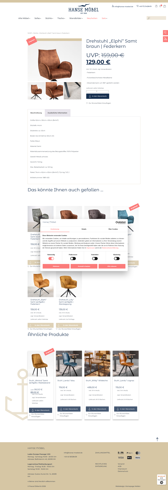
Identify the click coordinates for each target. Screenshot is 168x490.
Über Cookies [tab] (113, 229)
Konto (156, 6)
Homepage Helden (132, 486)
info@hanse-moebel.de (124, 6)
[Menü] (165, 475)
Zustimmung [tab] (55, 229)
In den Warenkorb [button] (42, 325)
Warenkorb (164, 6)
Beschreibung (36, 113)
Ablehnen (56, 266)
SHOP (30, 33)
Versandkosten (106, 69)
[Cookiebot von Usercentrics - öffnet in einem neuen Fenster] (117, 222)
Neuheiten (92, 18)
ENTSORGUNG (101, 466)
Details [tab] (84, 229)
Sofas (37, 18)
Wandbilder (75, 18)
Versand (121, 464)
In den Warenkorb (99, 96)
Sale (104, 18)
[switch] (73, 258)
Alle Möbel (23, 18)
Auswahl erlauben (84, 266)
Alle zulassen (111, 266)
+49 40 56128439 (70, 457)
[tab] (36, 113)
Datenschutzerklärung (110, 248)
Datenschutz (123, 471)
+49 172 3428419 (145, 6)
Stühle (48, 18)
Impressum (91, 248)
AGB (119, 466)
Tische (60, 18)
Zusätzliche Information (57, 113)
